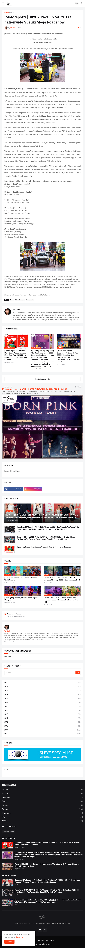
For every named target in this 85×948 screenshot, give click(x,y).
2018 (42, 714)
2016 (42, 722)
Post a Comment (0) (42, 379)
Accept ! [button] (9, 942)
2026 (42, 683)
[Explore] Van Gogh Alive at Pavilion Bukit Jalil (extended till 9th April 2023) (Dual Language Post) (62, 579)
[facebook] (40, 930)
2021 (42, 702)
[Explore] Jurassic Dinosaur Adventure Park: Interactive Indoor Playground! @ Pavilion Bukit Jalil (61, 600)
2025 (42, 687)
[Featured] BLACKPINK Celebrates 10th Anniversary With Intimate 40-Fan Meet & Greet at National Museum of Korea (46, 865)
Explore (42, 801)
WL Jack (16, 309)
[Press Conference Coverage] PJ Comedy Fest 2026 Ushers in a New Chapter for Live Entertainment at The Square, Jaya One (68, 356)
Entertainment (9, 831)
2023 (42, 694)
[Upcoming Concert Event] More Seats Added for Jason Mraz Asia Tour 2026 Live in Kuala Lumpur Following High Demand (15, 355)
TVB (42, 817)
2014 (42, 730)
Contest (42, 793)
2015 (42, 726)
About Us (41, 940)
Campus (42, 789)
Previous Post (8, 387)
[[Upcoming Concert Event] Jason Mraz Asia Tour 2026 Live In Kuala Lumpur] (9, 549)
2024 (42, 691)
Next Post (78, 387)
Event (12, 12)
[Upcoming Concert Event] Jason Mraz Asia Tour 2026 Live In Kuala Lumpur (44, 547)
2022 (42, 698)
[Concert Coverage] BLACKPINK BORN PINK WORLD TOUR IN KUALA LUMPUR (34, 389)
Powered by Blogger (14, 614)
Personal (42, 809)
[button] (3, 3)
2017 (42, 718)
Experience (42, 797)
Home (6, 12)
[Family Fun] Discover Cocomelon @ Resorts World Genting (20, 579)
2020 (42, 706)
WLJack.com (46, 944)
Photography (42, 813)
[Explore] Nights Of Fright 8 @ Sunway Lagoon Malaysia (21, 599)
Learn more (20, 937)
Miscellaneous (19, 300)
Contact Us (50, 940)
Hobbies (42, 805)
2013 (42, 734)
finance (42, 821)
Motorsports (30, 300)
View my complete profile (12, 642)
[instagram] (45, 930)
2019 (42, 710)
